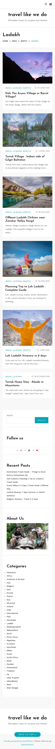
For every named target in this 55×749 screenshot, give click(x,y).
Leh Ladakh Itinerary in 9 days (25, 355)
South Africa (12, 657)
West (9, 684)
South (9, 654)
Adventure (11, 572)
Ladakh (17, 88)
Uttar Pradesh (13, 678)
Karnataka (11, 620)
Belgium (10, 586)
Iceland (10, 606)
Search (10, 415)
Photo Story (12, 637)
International (12, 613)
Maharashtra (12, 630)
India (8, 88)
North (27, 88)
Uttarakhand (12, 681)
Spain (9, 661)
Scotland (11, 644)
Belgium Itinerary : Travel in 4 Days (22, 499)
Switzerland (12, 667)
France (10, 596)
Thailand (10, 671)
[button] (46, 4)
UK (8, 674)
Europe (10, 593)
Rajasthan (11, 640)
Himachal (11, 603)
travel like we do (27, 14)
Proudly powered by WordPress (18, 741)
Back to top (26, 735)
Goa (8, 600)
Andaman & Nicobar (16, 579)
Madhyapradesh (14, 627)
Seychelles (11, 647)
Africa (9, 576)
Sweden (10, 664)
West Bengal (12, 688)
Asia (8, 583)
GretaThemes (27, 744)
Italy (9, 616)
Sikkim (9, 650)
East (9, 589)
